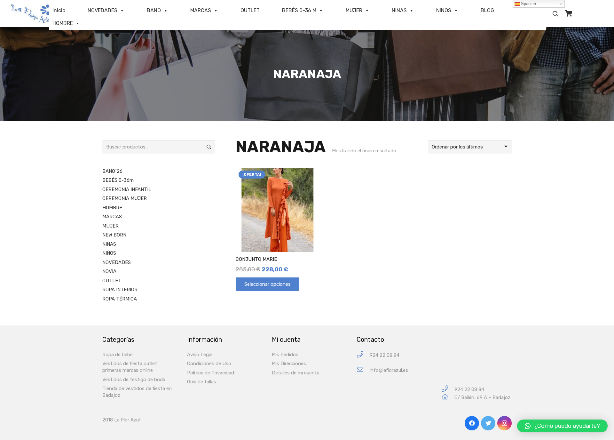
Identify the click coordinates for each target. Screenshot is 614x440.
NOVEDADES (102, 10)
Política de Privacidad (210, 373)
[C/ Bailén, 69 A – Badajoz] (447, 398)
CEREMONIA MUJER (124, 198)
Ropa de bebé (117, 354)
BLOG (487, 10)
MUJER (354, 10)
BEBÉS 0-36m (118, 180)
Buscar (208, 147)
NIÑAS (399, 10)
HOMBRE (62, 23)
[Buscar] (555, 13)
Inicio (58, 10)
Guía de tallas (201, 382)
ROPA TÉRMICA (119, 299)
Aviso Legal (199, 354)
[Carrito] (569, 13)
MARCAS (200, 10)
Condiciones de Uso (209, 363)
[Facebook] (472, 423)
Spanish (528, 3)
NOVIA (109, 271)
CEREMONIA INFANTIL (126, 189)
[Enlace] (36, 13)
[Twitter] (488, 423)
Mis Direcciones (289, 363)
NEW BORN (114, 235)
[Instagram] (504, 423)
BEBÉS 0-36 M (299, 10)
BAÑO (154, 10)
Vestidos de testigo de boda (133, 379)
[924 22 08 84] (363, 355)
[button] (562, 426)
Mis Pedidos (285, 354)
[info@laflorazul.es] (363, 370)
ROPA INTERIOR (120, 289)
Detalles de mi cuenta (295, 373)
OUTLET (250, 10)
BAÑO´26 (112, 171)
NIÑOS (443, 10)
